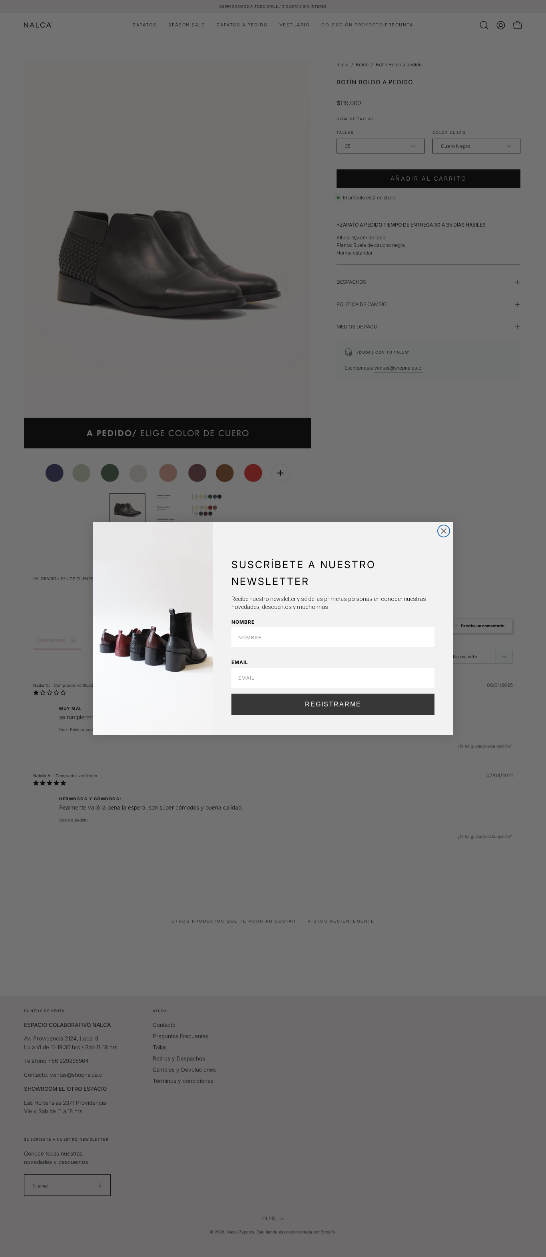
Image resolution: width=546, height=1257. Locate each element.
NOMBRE (243, 622)
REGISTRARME (333, 704)
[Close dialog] (444, 531)
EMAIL (239, 662)
